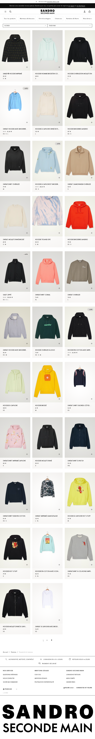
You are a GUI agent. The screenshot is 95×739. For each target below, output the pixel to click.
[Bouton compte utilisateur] (84, 11)
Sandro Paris (70, 682)
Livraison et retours (73, 674)
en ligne (71, 5)
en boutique (81, 5)
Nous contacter (8, 678)
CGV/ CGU (38, 674)
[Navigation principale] (5, 11)
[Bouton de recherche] (10, 11)
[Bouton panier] (89, 11)
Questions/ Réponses (10, 674)
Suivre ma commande (10, 682)
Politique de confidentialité (44, 682)
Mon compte (70, 678)
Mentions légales (41, 678)
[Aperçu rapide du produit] (27, 67)
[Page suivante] (52, 640)
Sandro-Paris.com (53, 1)
